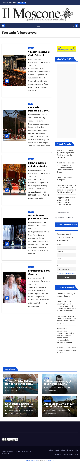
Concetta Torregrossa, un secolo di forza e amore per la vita (66, 321)
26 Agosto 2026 (51, 410)
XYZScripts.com (50, 460)
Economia (70, 450)
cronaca (65, 454)
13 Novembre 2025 (37, 114)
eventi (31, 103)
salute (76, 450)
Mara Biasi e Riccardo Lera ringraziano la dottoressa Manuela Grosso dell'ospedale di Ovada (66, 167)
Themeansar (5, 453)
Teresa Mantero (27, 410)
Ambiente (58, 454)
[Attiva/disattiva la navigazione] (38, 25)
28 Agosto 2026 (12, 387)
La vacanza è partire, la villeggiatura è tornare (19, 405)
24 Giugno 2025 (36, 170)
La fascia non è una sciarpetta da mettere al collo (66, 350)
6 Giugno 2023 (35, 278)
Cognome (60, 251)
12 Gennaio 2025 (36, 222)
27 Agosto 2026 (12, 410)
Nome (59, 244)
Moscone (24, 387)
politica (51, 450)
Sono (59, 266)
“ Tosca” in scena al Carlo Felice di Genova (38, 55)
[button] (73, 26)
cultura (31, 48)
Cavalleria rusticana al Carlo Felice (38, 110)
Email (59, 259)
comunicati (9, 378)
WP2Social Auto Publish (32, 460)
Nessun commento (35, 121)
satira (71, 454)
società (57, 450)
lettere (8, 401)
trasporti (47, 401)
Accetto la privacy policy (67, 273)
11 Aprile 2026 (35, 59)
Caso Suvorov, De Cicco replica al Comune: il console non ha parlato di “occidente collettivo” (66, 306)
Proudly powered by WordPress (11, 451)
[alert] (66, 218)
